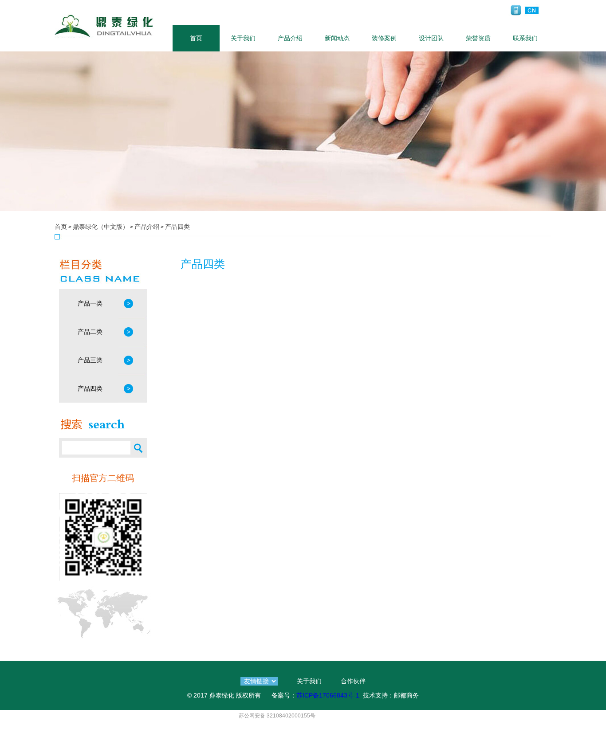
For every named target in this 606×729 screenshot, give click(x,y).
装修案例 (384, 38)
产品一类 (90, 303)
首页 (196, 38)
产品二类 (90, 331)
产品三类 (90, 360)
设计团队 (431, 38)
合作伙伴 (353, 681)
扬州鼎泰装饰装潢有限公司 (104, 25)
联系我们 (525, 38)
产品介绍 (290, 38)
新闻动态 (337, 38)
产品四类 (177, 226)
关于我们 (243, 38)
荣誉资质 (478, 38)
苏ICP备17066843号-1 (327, 695)
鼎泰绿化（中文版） (101, 226)
